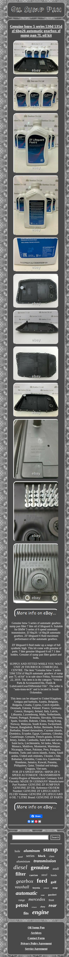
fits (26, 913)
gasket (52, 894)
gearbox (24, 881)
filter (21, 874)
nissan (34, 907)
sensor (46, 888)
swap (55, 888)
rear (53, 905)
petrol (22, 905)
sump (50, 849)
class (51, 856)
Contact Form (36, 938)
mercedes (36, 899)
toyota (36, 887)
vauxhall (22, 887)
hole (17, 851)
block (41, 856)
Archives (36, 932)
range (21, 900)
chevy (42, 906)
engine (40, 912)
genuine (40, 867)
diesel (20, 867)
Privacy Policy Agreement (36, 943)
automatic (26, 893)
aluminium (23, 861)
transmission (45, 861)
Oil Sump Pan (36, 927)
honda (54, 875)
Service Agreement (36, 948)
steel (44, 875)
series (30, 856)
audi (56, 868)
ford (42, 880)
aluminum (32, 851)
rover (43, 895)
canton (33, 875)
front (51, 900)
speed (20, 857)
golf (53, 882)
